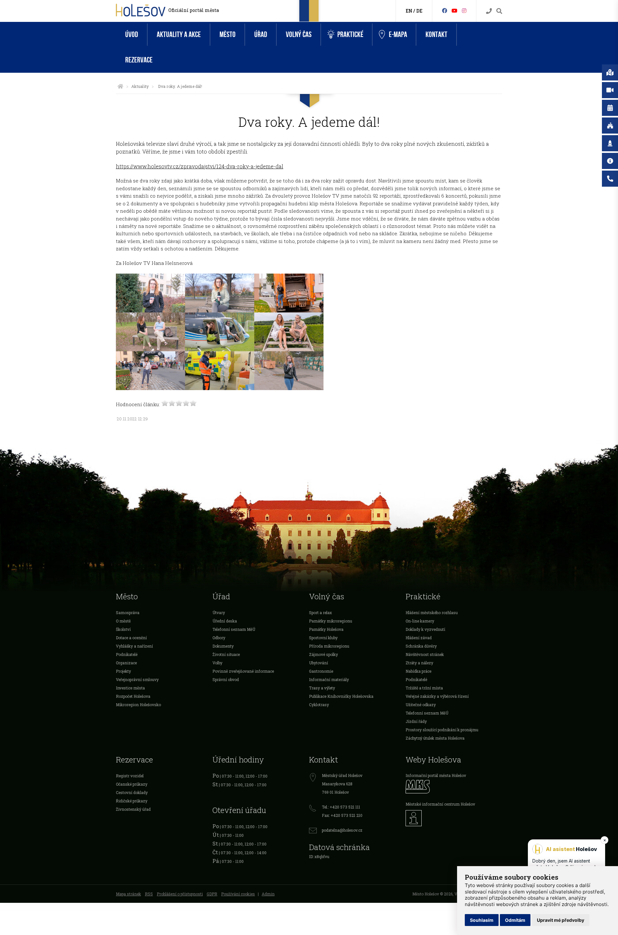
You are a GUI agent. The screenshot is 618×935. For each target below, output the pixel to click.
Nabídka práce (418, 671)
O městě (123, 620)
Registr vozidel (130, 775)
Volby (217, 662)
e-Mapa (398, 34)
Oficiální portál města (193, 10)
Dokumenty (223, 646)
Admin (268, 893)
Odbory (218, 637)
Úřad (260, 34)
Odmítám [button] (515, 920)
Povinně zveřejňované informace (243, 671)
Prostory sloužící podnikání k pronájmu (442, 729)
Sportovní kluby (323, 637)
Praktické (350, 34)
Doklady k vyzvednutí (425, 629)
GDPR (212, 893)
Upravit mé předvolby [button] (560, 920)
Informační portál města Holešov (436, 775)
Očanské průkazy (131, 784)
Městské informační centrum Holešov (440, 804)
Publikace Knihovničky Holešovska (341, 696)
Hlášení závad (419, 637)
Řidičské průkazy (131, 800)
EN (409, 11)
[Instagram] (464, 10)
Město (228, 34)
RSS (149, 893)
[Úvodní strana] (120, 86)
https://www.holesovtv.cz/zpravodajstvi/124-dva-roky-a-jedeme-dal (199, 166)
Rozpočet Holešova (133, 696)
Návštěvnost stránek (425, 654)
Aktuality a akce (179, 34)
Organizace (126, 662)
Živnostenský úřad (133, 809)
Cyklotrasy (319, 704)
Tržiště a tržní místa (424, 687)
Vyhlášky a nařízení (134, 646)
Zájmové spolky (323, 654)
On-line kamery (420, 620)
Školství (123, 629)
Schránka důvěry (421, 646)
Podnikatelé (126, 654)
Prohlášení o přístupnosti (180, 893)
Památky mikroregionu (330, 620)
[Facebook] (444, 10)
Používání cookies (238, 893)
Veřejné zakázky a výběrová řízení (437, 696)
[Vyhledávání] (499, 11)
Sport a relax (320, 612)
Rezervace (139, 60)
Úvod (131, 34)
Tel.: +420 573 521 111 (341, 806)
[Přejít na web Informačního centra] (454, 818)
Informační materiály (329, 679)
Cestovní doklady (132, 792)
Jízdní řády (416, 721)
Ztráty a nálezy (419, 662)
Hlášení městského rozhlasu (432, 612)
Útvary (218, 612)
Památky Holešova (326, 629)
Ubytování (318, 662)
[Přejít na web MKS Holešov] (454, 786)
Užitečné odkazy (421, 704)
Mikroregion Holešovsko (138, 704)
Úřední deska (224, 620)
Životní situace (226, 654)
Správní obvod (225, 679)
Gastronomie (321, 671)
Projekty (123, 671)
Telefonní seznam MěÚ (233, 629)
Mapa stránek (128, 893)
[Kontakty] (489, 11)
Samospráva (127, 612)
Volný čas (299, 34)
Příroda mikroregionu (329, 646)
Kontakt (436, 34)
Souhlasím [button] (481, 920)
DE (419, 11)
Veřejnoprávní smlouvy (137, 679)
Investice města (130, 687)
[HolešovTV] (454, 10)
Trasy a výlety (322, 687)
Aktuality (140, 86)
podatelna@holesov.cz (342, 830)
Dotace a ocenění (131, 637)
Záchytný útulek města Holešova (435, 738)
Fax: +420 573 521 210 (342, 815)
